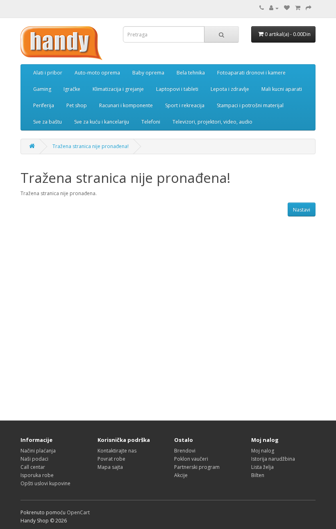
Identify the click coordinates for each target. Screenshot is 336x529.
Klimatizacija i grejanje (118, 89)
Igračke (72, 89)
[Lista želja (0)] (287, 8)
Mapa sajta (110, 467)
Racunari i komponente (126, 105)
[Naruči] (308, 8)
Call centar (32, 467)
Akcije (181, 475)
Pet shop (76, 105)
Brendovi (184, 450)
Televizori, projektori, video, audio (212, 121)
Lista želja (262, 467)
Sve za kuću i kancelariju (101, 121)
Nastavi (301, 209)
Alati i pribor (47, 72)
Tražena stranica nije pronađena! (90, 146)
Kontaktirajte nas (117, 450)
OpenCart (78, 512)
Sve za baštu (47, 121)
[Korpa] (297, 8)
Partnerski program (197, 467)
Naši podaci (34, 458)
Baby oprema (148, 72)
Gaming (42, 89)
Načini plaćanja (38, 450)
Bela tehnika (191, 72)
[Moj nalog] (274, 8)
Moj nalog (262, 450)
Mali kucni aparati (281, 89)
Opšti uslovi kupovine (45, 483)
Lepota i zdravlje (230, 89)
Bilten (257, 475)
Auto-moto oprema (97, 72)
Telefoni (150, 121)
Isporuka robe (37, 475)
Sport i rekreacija (184, 105)
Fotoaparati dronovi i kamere (251, 72)
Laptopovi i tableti (177, 89)
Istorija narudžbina (273, 458)
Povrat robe (111, 458)
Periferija (43, 105)
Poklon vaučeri (191, 458)
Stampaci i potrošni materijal (250, 105)
